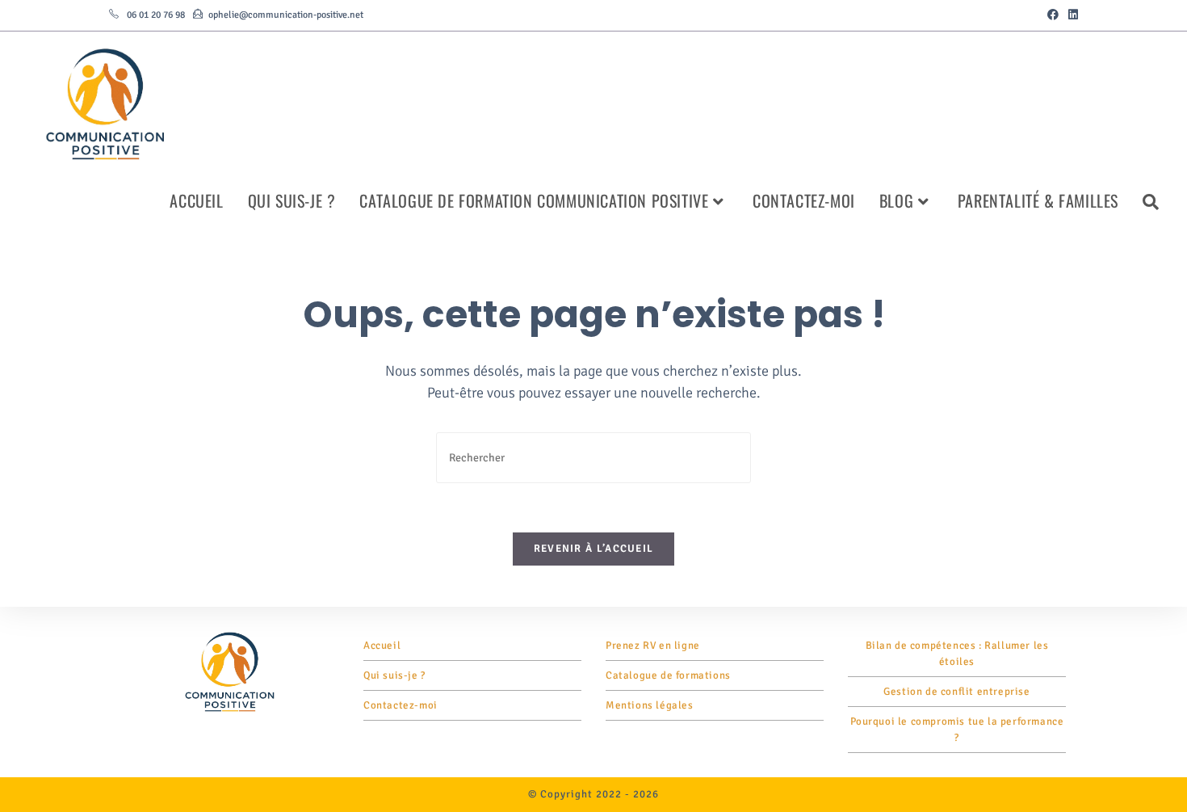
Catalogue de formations (668, 675)
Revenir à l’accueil (594, 548)
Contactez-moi (400, 705)
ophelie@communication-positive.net (285, 15)
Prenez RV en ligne (653, 645)
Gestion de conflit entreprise (956, 691)
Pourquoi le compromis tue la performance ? (957, 729)
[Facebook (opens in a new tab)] (1052, 15)
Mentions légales (650, 705)
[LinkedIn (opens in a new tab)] (1070, 15)
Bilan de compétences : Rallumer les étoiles (957, 653)
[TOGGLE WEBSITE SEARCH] (1150, 200)
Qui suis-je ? (394, 675)
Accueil (382, 645)
